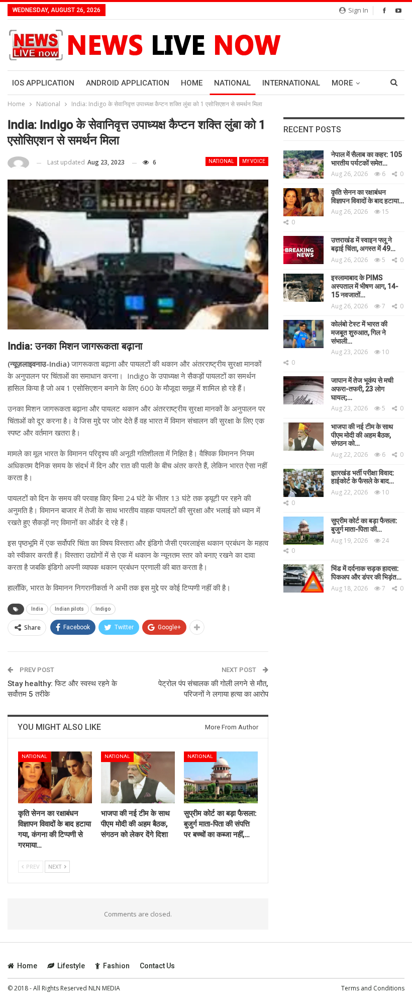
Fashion (116, 966)
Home (191, 83)
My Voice (253, 161)
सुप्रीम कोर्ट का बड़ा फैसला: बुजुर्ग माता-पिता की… (364, 525)
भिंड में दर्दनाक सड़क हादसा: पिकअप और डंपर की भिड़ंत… (366, 572)
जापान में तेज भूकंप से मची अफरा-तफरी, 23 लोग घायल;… (362, 388)
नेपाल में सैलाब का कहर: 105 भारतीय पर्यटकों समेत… (366, 158)
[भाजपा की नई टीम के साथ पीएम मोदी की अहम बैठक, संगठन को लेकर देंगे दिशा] (138, 777)
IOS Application (43, 83)
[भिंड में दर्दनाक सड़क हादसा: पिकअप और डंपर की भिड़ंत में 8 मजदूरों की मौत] (303, 578)
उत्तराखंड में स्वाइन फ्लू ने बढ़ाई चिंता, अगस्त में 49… (363, 244)
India (37, 609)
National (232, 83)
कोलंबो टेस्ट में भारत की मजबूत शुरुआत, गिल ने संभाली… (359, 332)
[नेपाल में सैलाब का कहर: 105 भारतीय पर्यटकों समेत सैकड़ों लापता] (303, 164)
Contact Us (157, 966)
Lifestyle (71, 966)
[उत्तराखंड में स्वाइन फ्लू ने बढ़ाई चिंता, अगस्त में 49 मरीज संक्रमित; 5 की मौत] (303, 250)
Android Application (127, 83)
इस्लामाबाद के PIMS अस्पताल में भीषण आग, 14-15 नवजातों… (364, 286)
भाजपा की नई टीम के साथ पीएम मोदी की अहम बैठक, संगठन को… (362, 435)
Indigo (103, 609)
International (291, 83)
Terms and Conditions (372, 988)
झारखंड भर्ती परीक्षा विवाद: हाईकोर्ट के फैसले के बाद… (362, 477)
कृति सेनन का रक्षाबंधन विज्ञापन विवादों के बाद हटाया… (367, 196)
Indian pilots (69, 609)
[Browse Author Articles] (18, 163)
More (342, 83)
